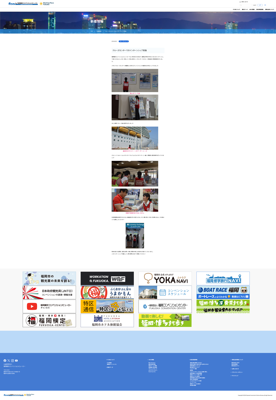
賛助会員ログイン (235, 365)
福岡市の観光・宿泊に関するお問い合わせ (199, 364)
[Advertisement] (138, 342)
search (254, 5)
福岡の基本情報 (152, 364)
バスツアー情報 (193, 368)
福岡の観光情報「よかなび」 (196, 362)
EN (265, 5)
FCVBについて (110, 359)
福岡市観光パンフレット (195, 365)
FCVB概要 (109, 362)
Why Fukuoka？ (151, 362)
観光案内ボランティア (194, 367)
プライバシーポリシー (237, 372)
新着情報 (99, 31)
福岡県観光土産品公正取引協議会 (197, 377)
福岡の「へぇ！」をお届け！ (195, 383)
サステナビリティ (152, 371)
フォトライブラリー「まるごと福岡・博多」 (198, 371)
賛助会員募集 (235, 364)
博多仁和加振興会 (194, 379)
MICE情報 (252, 9)
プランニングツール (152, 368)
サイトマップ (235, 375)
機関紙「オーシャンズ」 (112, 364)
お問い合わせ (244, 1)
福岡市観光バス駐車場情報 (196, 373)
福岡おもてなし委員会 (195, 376)
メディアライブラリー (153, 370)
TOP (91, 31)
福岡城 (191, 370)
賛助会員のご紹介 (235, 362)
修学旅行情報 (193, 385)
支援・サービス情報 (152, 365)
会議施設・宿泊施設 (152, 367)
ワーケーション (193, 382)
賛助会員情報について (237, 359)
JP (260, 5)
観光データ (245, 9)
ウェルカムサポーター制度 (195, 380)
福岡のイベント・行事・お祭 (196, 374)
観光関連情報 (193, 359)
